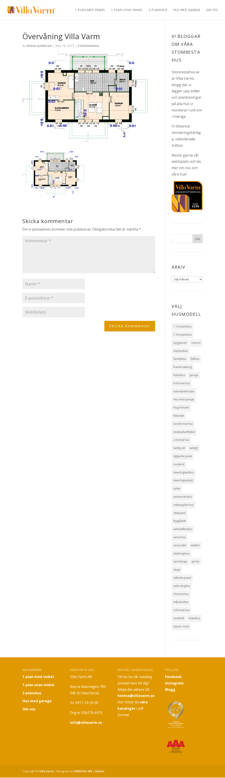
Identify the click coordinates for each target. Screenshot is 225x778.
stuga (176, 569)
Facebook (173, 676)
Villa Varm (46, 771)
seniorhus (179, 537)
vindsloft (178, 618)
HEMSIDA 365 (83, 771)
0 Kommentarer (88, 46)
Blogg (170, 689)
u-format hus (181, 610)
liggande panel (182, 456)
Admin (99, 771)
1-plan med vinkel (90, 10)
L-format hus (181, 440)
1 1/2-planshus (182, 326)
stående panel (182, 578)
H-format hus (181, 383)
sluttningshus (181, 553)
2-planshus (158, 10)
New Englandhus (183, 472)
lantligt (193, 448)
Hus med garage (186, 10)
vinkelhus (194, 618)
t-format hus (181, 594)
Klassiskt (178, 416)
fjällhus (195, 359)
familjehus (179, 359)
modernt (178, 464)
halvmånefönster (183, 391)
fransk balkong (182, 367)
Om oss (212, 10)
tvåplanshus (180, 602)
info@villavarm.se (86, 722)
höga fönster (181, 407)
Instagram (174, 683)
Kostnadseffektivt (184, 432)
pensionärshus (182, 497)
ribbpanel (179, 513)
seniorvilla (179, 545)
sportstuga (180, 561)
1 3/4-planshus (182, 334)
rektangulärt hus (183, 505)
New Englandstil (183, 480)
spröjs (195, 561)
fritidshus (179, 375)
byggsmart (180, 343)
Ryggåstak (179, 521)
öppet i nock (181, 626)
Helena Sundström (39, 46)
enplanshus (180, 351)
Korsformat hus (183, 424)
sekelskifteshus (182, 529)
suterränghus (181, 586)
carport (196, 343)
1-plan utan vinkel (127, 10)
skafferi (195, 545)
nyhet (176, 488)
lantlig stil (179, 448)
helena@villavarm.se (136, 695)
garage (193, 375)
